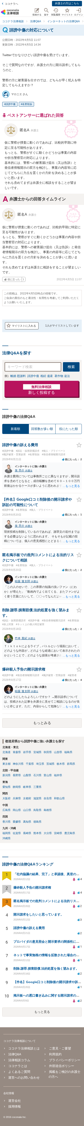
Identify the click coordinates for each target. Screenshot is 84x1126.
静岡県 (17, 787)
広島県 (6, 810)
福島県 (68, 752)
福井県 (58, 775)
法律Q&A (14, 1054)
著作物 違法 (62, 376)
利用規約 (55, 1054)
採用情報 (14, 1106)
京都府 (27, 798)
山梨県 (27, 775)
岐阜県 (27, 787)
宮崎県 (58, 833)
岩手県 (27, 752)
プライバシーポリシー (64, 1060)
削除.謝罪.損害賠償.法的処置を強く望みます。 (46, 968)
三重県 (37, 787)
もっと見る (42, 1012)
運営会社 (14, 1100)
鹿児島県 (69, 833)
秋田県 (48, 752)
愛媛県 (17, 821)
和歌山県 (59, 798)
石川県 (37, 775)
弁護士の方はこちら (67, 3)
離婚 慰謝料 (18, 376)
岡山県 (17, 810)
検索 (71, 367)
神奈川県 (18, 763)
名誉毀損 (27, 104)
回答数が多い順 (42, 429)
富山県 (48, 775)
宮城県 (37, 752)
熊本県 (37, 833)
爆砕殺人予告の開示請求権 (32, 887)
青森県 (17, 752)
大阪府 (6, 798)
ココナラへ (11, 3)
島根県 (48, 810)
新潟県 (6, 775)
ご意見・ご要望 (60, 1048)
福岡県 (6, 833)
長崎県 (27, 833)
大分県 (48, 833)
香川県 (6, 821)
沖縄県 (6, 838)
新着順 (15, 429)
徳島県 (37, 821)
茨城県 (50, 763)
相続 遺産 (46, 376)
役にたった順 (68, 429)
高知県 (27, 821)
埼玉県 (40, 763)
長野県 (17, 775)
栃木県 (61, 763)
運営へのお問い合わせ (24, 1077)
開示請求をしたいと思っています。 (38, 914)
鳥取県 (37, 810)
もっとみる (42, 723)
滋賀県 (37, 798)
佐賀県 (17, 833)
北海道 (6, 752)
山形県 (58, 752)
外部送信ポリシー (61, 1066)
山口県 (27, 810)
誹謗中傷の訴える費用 (29, 928)
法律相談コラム (19, 1060)
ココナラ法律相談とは (24, 1048)
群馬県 (71, 763)
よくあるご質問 (19, 1071)
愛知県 (6, 787)
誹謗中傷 (10, 104)
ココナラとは (17, 1066)
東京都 (6, 763)
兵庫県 (17, 798)
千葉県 (30, 763)
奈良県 (48, 798)
